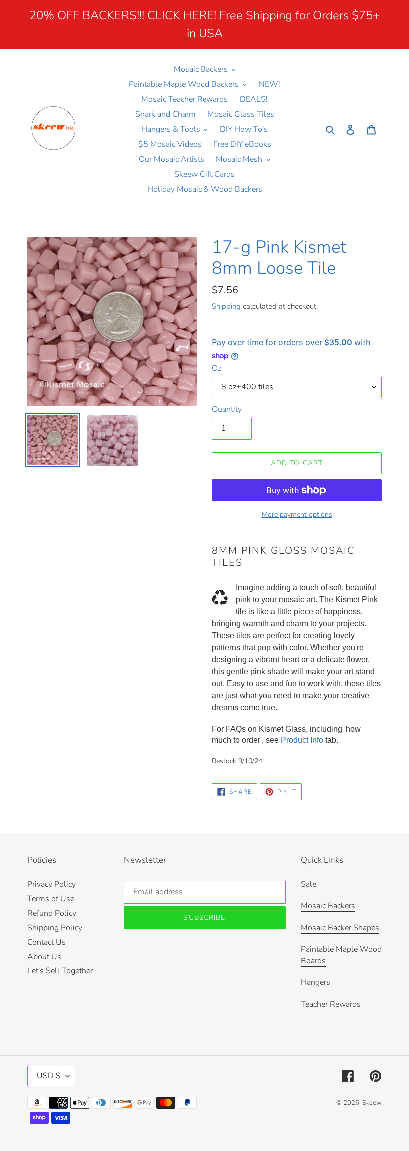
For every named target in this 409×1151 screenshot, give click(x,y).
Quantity (227, 409)
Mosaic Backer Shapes (340, 927)
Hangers (315, 982)
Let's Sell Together (60, 970)
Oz (216, 368)
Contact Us (46, 942)
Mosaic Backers (328, 905)
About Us (44, 956)
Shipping (226, 306)
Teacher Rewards (331, 1004)
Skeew (372, 1102)
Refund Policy (51, 913)
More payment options (297, 514)
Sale (308, 884)
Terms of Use (50, 898)
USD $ (49, 1075)
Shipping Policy (54, 927)
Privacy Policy (51, 884)
